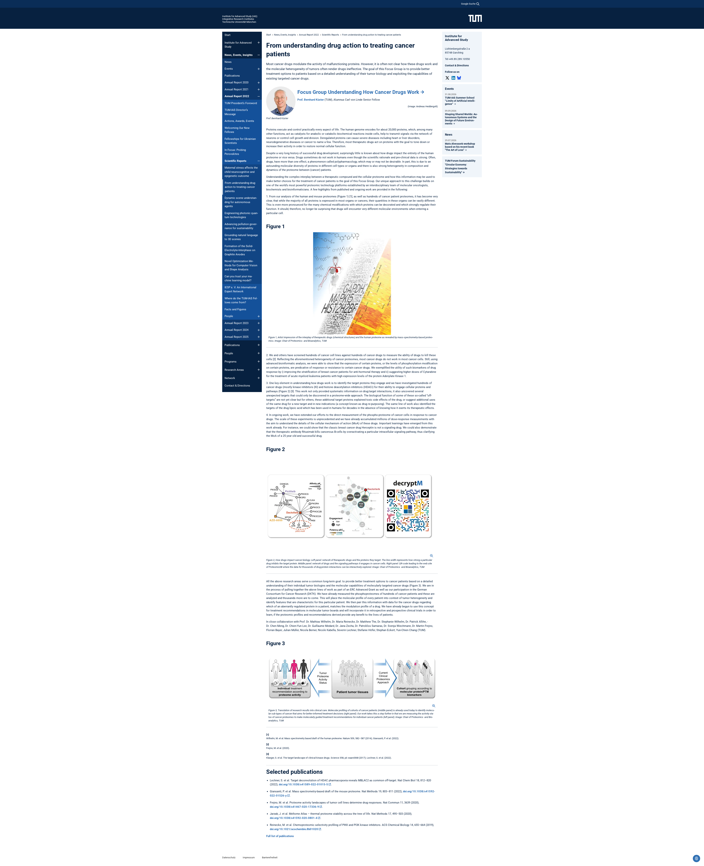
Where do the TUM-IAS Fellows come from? (241, 300)
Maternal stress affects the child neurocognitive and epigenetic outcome (241, 172)
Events (229, 68)
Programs (230, 361)
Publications (232, 75)
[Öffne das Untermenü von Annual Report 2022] (258, 96)
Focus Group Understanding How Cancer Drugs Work (358, 92)
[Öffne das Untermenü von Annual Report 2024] (258, 330)
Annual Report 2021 (236, 89)
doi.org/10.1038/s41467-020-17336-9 (294, 806)
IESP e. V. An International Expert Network (240, 289)
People (229, 316)
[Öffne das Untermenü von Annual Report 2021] (258, 89)
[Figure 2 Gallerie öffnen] (349, 506)
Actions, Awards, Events (239, 121)
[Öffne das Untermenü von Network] (258, 378)
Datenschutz (228, 857)
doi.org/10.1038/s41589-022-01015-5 (303, 784)
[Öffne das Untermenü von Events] (258, 69)
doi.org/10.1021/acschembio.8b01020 (294, 829)
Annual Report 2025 (236, 337)
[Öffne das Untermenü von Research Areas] (258, 369)
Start (227, 35)
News (228, 62)
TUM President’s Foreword (241, 103)
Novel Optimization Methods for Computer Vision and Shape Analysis (241, 265)
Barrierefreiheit (269, 857)
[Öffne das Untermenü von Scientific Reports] (258, 161)
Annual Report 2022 (237, 96)
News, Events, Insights (239, 55)
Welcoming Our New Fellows (237, 130)
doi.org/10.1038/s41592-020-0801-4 (293, 818)
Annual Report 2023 (236, 323)
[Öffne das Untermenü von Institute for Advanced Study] (258, 42)
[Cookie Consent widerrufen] (696, 858)
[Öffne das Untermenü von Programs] (258, 361)
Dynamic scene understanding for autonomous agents (241, 202)
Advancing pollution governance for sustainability (241, 226)
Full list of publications (280, 836)
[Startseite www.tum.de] (475, 18)
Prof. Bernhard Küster (310, 99)
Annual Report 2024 (236, 330)
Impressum (249, 857)
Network (230, 378)
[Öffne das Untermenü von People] (258, 316)
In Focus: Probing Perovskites (235, 152)
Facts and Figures (235, 309)
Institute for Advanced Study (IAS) (239, 16)
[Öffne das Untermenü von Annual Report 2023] (258, 323)
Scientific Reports (235, 161)
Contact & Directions (237, 385)
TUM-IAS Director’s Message (236, 112)
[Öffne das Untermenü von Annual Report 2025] (258, 337)
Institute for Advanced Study (238, 45)
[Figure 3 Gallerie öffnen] (352, 678)
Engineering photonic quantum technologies (241, 215)
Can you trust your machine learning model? (238, 278)
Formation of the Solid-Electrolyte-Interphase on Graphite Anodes (240, 250)
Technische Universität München (239, 22)
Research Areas (234, 370)
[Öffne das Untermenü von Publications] (258, 345)
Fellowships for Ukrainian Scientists (240, 141)
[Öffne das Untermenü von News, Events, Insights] (258, 55)
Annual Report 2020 (236, 82)
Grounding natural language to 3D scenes (241, 237)
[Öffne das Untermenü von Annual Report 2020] (258, 82)
